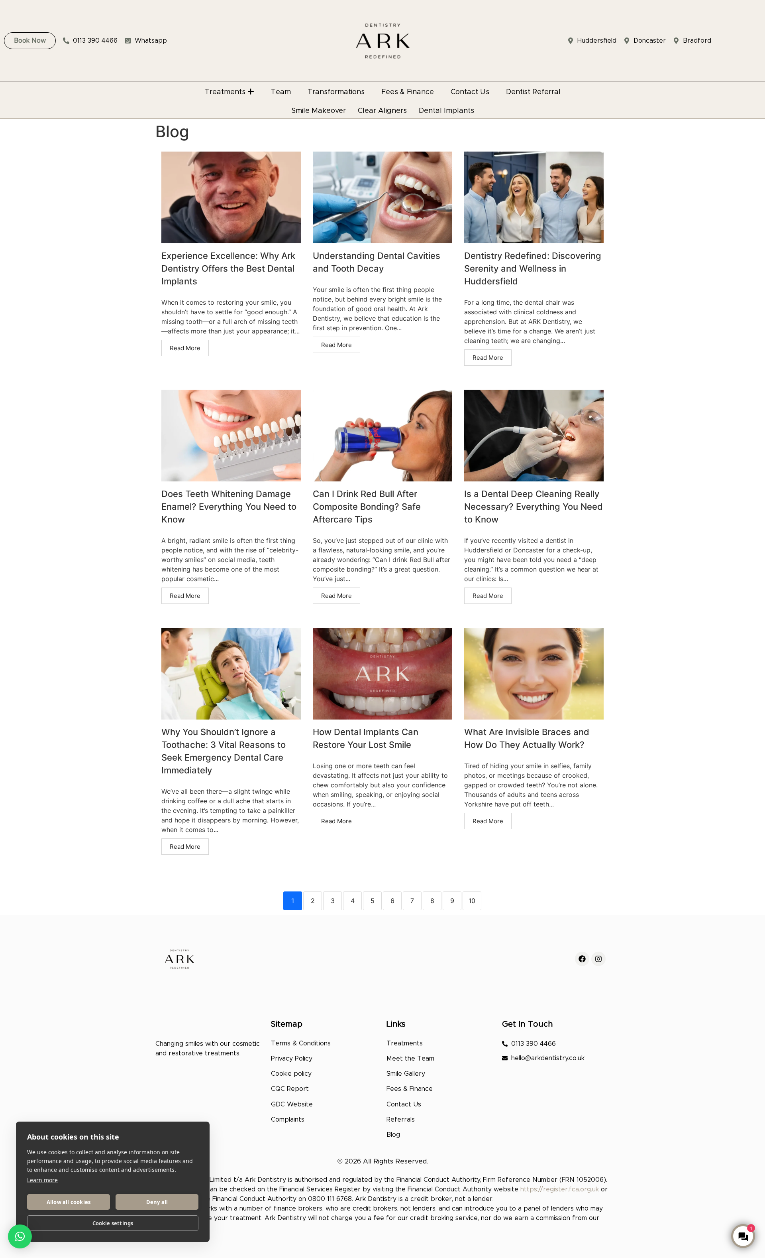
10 (472, 901)
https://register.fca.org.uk (559, 1189)
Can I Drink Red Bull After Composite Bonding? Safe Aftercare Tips (367, 506)
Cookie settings (112, 1223)
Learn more (42, 1180)
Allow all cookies (68, 1202)
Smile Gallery (405, 1074)
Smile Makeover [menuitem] (318, 110)
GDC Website (292, 1104)
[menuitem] (229, 90)
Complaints (287, 1119)
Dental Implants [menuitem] (446, 110)
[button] (20, 1236)
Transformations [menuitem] (336, 92)
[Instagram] (598, 959)
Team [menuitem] (281, 92)
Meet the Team (410, 1058)
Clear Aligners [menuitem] (382, 110)
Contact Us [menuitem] (470, 92)
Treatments (404, 1043)
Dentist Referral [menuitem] (533, 92)
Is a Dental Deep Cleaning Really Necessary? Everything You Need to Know (533, 506)
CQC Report (290, 1089)
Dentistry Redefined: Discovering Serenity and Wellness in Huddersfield (532, 268)
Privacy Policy (291, 1058)
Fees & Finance (409, 1089)
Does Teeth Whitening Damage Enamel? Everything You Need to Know (228, 506)
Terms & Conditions (301, 1043)
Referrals (400, 1119)
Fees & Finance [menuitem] (407, 92)
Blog (393, 1135)
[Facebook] (582, 959)
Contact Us (403, 1104)
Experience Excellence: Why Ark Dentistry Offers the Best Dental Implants (228, 268)
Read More (185, 348)
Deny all (157, 1202)
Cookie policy (291, 1074)
